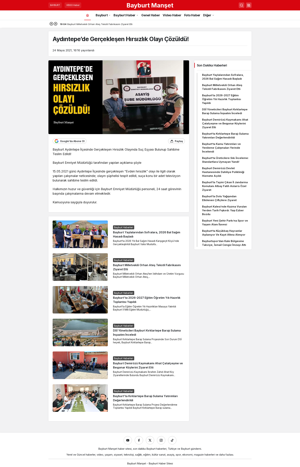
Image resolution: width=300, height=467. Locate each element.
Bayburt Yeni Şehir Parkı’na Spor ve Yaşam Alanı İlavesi (225, 222)
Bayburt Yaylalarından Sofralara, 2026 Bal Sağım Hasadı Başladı (223, 76)
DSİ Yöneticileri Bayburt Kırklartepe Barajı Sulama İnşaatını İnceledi (225, 111)
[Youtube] (128, 440)
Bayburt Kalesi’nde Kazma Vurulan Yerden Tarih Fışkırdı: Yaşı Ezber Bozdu (224, 210)
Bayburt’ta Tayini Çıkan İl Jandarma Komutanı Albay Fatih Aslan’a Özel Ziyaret (225, 186)
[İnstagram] (161, 440)
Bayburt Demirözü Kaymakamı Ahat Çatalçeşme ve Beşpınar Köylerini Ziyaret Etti (225, 123)
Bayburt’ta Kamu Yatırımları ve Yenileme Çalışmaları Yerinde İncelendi (221, 147)
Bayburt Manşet (150, 5)
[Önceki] (51, 24)
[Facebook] (139, 440)
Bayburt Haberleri (123, 227)
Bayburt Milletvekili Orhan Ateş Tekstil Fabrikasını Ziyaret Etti (222, 87)
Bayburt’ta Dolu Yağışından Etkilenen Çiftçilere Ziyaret (219, 198)
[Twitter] (150, 440)
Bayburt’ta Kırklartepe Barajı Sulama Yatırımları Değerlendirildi (225, 135)
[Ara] (241, 5)
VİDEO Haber (73, 5)
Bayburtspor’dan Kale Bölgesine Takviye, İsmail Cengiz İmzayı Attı (224, 243)
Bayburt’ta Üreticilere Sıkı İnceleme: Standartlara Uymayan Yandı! (225, 159)
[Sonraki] (55, 24)
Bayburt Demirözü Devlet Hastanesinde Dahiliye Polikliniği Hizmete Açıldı (223, 172)
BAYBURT (55, 5)
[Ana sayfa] (87, 15)
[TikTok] (172, 440)
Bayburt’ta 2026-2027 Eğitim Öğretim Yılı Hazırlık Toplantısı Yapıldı (221, 99)
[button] (249, 5)
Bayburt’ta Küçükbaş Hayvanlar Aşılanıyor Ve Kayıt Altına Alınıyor (223, 232)
